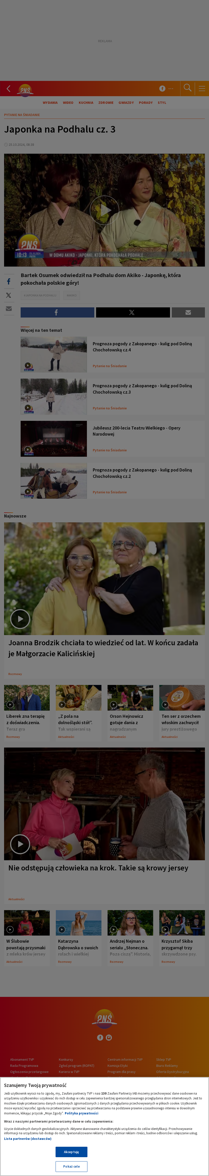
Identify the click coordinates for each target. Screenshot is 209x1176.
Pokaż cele (71, 1166)
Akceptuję (71, 1152)
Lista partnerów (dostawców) (27, 1139)
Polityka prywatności (81, 1113)
